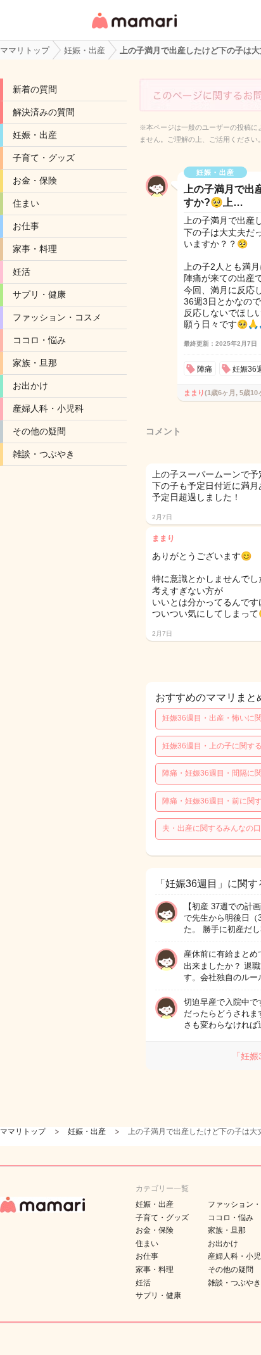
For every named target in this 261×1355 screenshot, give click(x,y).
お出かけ (30, 386)
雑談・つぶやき (44, 454)
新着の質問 (35, 89)
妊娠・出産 (35, 135)
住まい (26, 203)
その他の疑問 (39, 431)
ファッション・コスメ (57, 317)
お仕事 (26, 226)
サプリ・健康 (39, 294)
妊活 (21, 272)
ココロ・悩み (39, 340)
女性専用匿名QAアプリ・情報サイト (133, 29)
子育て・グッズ (44, 158)
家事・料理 (35, 249)
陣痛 (204, 369)
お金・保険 (35, 180)
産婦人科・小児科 (48, 408)
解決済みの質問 (44, 112)
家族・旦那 (35, 363)
